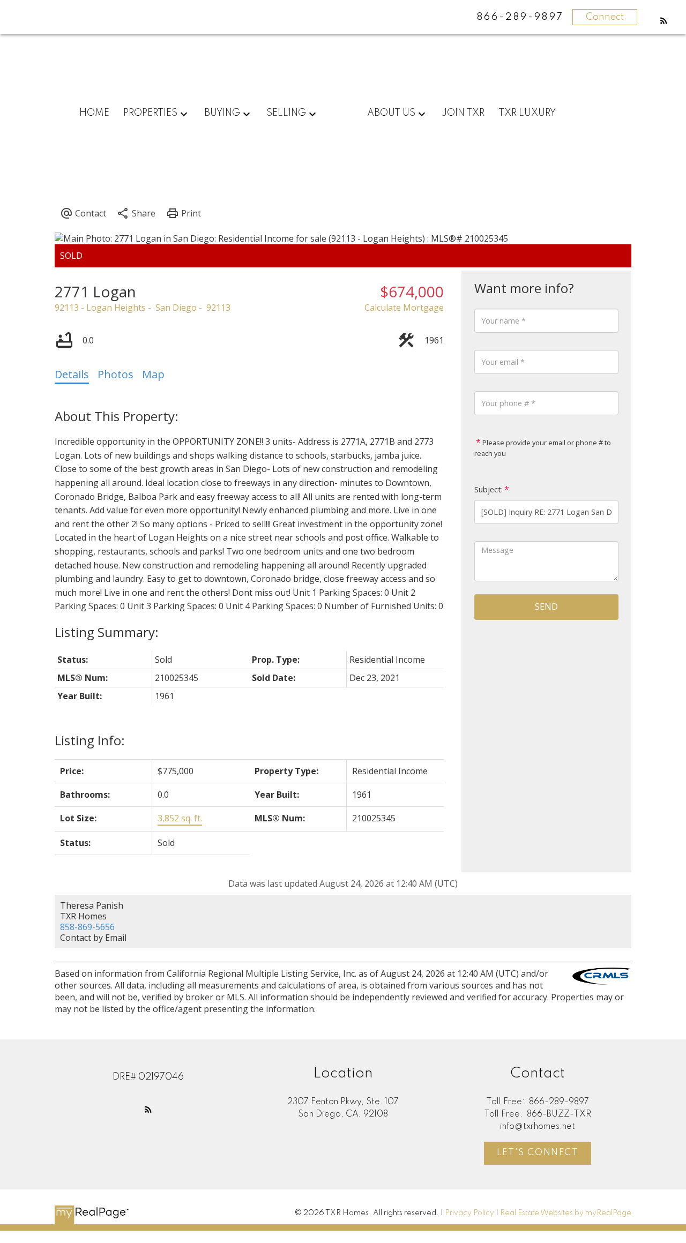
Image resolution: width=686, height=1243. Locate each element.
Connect (605, 17)
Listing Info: (90, 740)
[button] (664, 21)
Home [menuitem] (94, 113)
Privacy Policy (469, 1213)
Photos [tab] (115, 374)
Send (546, 606)
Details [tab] (72, 374)
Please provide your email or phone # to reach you (542, 448)
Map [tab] (153, 374)
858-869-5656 (87, 927)
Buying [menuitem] (222, 113)
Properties (150, 113)
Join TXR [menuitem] (463, 113)
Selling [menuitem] (286, 113)
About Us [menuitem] (391, 113)
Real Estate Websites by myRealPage (565, 1213)
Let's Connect (538, 1152)
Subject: (488, 489)
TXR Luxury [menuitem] (527, 113)
